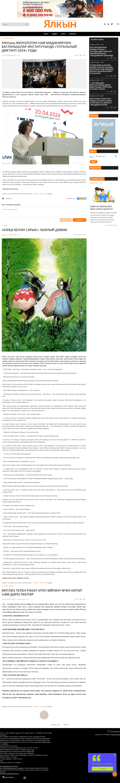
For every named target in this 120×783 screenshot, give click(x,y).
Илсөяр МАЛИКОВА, (9, 599)
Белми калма (8, 38)
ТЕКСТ (46, 34)
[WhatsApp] (83, 198)
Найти (93, 161)
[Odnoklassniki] (104, 24)
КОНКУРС (72, 34)
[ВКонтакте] (78, 198)
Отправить (79, 220)
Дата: (92, 157)
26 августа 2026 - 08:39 (96, 96)
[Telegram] (85, 198)
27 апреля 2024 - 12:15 (22, 599)
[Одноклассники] (81, 198)
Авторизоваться (66, 220)
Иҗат (6, 225)
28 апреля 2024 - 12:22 (13, 55)
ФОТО (63, 34)
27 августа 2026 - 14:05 (96, 62)
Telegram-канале (39, 194)
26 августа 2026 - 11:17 (96, 80)
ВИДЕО (54, 34)
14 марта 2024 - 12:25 (96, 183)
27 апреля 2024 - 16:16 (13, 235)
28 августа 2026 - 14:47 (96, 44)
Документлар (55, 724)
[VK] (107, 24)
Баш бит (66, 724)
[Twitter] (111, 24)
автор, (4, 55)
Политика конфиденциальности (9, 773)
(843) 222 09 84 (115, 734)
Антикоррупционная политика (9, 766)
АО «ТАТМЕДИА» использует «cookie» (11, 768)
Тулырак (102, 769)
